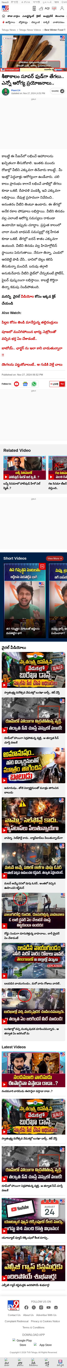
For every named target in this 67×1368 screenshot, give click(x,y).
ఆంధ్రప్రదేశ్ (48, 16)
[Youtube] (16, 384)
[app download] (33, 8)
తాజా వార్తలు (14, 16)
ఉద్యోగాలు (10, 22)
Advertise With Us (46, 1315)
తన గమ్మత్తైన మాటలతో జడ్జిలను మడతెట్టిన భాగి (23, 631)
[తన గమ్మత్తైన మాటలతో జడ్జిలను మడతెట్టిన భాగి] (25, 600)
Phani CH (15, 90)
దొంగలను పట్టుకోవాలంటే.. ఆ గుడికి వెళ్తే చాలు (32, 364)
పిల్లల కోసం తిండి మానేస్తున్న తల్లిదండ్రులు (30, 322)
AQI (47, 8)
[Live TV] (53, 8)
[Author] (5, 92)
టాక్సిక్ (46, 22)
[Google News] (56, 1307)
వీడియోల (27, 296)
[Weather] (41, 8)
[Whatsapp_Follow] (34, 384)
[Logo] (5, 8)
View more (53, 558)
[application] (33, 52)
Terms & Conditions (33, 1327)
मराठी (36, 2)
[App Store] (44, 1346)
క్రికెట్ (38, 16)
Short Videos (14, 558)
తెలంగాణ (59, 16)
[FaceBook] (26, 1307)
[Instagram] (41, 1307)
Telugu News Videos (29, 29)
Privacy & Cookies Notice (45, 1321)
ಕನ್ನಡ (25, 2)
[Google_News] (25, 384)
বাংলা (56, 2)
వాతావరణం (58, 22)
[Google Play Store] (23, 1342)
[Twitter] (34, 1307)
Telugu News (9, 29)
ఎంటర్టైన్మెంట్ (28, 16)
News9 (5, 2)
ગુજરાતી (46, 2)
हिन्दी (15, 2)
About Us (28, 1315)
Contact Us (14, 1315)
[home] (3, 16)
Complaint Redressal (16, 1321)
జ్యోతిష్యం (23, 22)
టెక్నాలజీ (35, 22)
